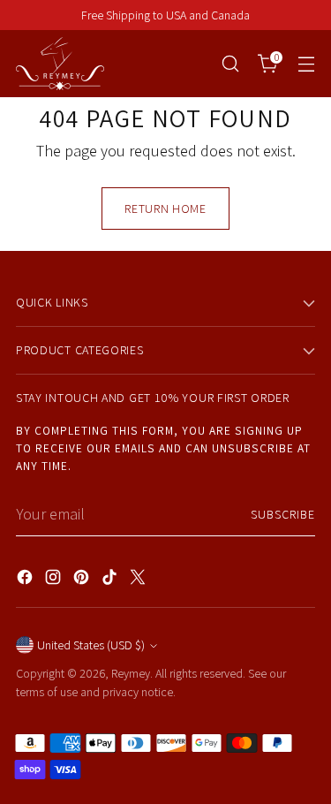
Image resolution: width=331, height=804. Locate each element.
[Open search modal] (230, 64)
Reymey (130, 673)
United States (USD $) (91, 645)
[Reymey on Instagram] (54, 580)
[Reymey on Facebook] (26, 580)
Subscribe (283, 514)
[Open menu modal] (306, 64)
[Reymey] (60, 63)
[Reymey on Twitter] (139, 580)
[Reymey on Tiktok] (111, 580)
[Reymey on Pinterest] (83, 580)
